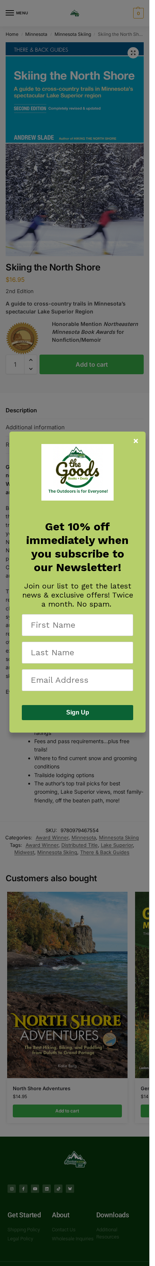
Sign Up (77, 712)
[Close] (136, 441)
